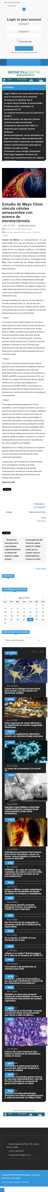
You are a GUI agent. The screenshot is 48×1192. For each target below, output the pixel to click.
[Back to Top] (2, 1190)
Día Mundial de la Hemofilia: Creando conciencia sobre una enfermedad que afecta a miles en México (23, 1012)
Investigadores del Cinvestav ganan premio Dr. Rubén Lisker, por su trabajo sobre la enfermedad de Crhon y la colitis (34, 549)
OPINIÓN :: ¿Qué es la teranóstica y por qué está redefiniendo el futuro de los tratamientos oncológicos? (24, 980)
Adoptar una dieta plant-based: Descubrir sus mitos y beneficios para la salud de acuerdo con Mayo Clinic (24, 1095)
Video (5, 2)
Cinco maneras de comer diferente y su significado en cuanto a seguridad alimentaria (23, 725)
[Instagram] (42, 3)
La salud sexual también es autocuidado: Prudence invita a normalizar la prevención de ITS (23, 106)
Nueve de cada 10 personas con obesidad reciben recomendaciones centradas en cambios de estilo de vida (23, 144)
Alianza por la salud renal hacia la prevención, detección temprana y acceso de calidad (22, 1068)
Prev (33, 652)
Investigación (39, 507)
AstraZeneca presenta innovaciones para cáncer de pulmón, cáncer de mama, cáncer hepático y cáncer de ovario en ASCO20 (23, 855)
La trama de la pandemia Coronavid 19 (23, 769)
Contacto (17, 2)
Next (41, 652)
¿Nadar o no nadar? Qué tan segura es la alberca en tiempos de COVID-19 (23, 954)
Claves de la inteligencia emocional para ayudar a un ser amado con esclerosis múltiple (22, 690)
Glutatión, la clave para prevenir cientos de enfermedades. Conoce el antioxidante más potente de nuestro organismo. (23, 997)
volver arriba (41, 568)
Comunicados (12, 6)
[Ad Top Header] (24, 80)
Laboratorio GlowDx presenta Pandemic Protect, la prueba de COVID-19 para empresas (20, 907)
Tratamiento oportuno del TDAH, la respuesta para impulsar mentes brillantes (20, 128)
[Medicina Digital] (24, 73)
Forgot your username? (30, 52)
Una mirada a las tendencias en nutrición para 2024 (20, 967)
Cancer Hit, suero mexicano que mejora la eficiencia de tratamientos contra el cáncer (22, 1053)
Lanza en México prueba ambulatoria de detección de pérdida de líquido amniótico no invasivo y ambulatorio (23, 891)
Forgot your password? (17, 52)
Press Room (11, 2)
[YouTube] (38, 3)
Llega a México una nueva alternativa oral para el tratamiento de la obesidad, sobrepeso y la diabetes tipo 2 (23, 96)
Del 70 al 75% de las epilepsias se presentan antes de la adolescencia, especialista (23, 924)
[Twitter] (33, 3)
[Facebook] (29, 3)
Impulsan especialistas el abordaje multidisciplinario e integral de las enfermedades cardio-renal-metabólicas (22, 810)
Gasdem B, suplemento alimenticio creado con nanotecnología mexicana (24, 735)
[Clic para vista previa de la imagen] (24, 183)
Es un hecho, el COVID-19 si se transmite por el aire (20, 938)
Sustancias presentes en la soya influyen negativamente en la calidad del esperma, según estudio (13, 549)
